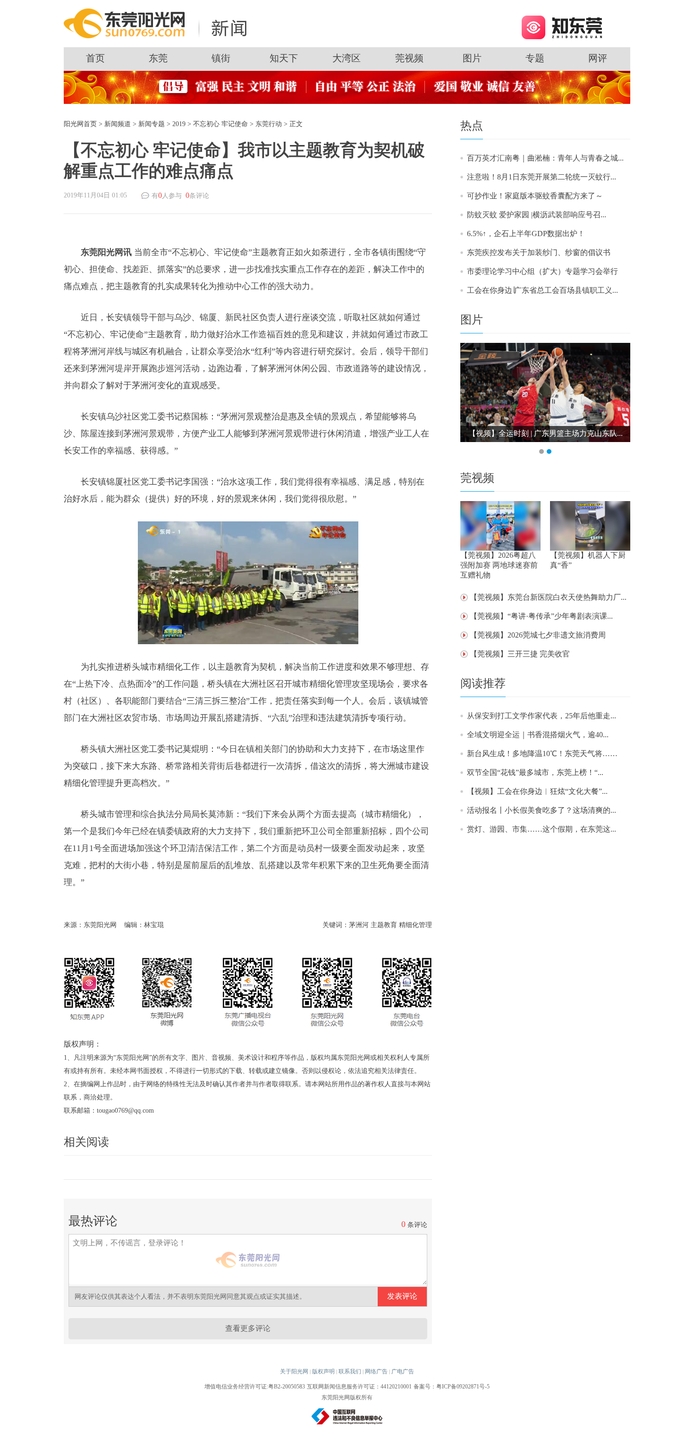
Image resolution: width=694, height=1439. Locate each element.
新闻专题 (151, 124)
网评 (597, 58)
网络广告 (376, 1371)
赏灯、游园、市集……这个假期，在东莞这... (541, 829)
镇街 (221, 58)
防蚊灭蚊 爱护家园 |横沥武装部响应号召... (536, 215)
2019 (179, 124)
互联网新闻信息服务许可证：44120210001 (359, 1386)
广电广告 (402, 1371)
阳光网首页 (80, 124)
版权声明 (323, 1371)
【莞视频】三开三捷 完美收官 (520, 654)
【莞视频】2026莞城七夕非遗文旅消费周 (538, 635)
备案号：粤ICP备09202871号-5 (452, 1386)
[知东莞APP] (561, 27)
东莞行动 (268, 124)
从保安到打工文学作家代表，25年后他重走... (541, 716)
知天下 (284, 58)
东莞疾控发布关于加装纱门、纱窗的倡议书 (538, 252)
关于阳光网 (294, 1371)
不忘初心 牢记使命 (220, 124)
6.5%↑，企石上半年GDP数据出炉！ (526, 234)
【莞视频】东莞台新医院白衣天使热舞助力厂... (548, 597)
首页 (95, 58)
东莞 (158, 58)
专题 (534, 58)
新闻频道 (117, 124)
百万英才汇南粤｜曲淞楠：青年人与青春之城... (545, 158)
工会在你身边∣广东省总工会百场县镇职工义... (542, 290)
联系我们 (350, 1371)
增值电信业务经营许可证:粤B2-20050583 (254, 1386)
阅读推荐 (483, 683)
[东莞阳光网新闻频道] (158, 23)
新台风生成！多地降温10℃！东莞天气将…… (542, 753)
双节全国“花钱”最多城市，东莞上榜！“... (535, 772)
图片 (472, 58)
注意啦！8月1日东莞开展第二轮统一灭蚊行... (541, 177)
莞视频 (409, 58)
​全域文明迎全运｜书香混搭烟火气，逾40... (538, 735)
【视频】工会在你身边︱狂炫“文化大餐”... (537, 791)
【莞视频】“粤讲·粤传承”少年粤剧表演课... (541, 616)
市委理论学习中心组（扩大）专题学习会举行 (542, 271)
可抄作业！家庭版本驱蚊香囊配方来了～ (535, 196)
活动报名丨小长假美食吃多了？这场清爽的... (541, 810)
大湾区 (346, 58)
